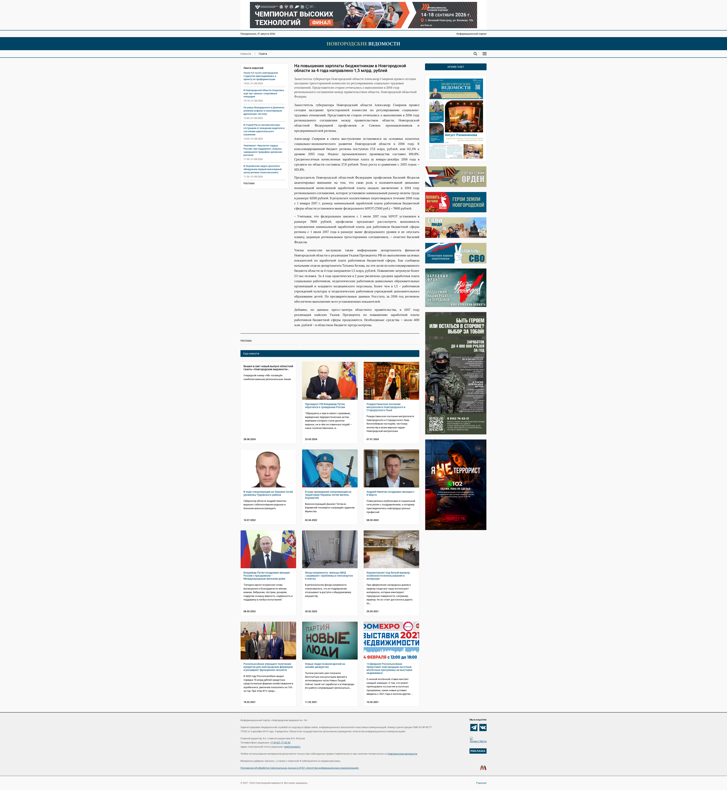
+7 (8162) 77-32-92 (280, 742)
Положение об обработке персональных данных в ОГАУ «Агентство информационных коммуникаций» (299, 768)
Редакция (481, 783)
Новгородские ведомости (402, 753)
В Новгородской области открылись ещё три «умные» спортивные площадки (263, 93)
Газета (263, 53)
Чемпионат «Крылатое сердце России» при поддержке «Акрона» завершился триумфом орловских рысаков (262, 150)
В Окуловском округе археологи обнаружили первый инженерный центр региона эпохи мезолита (262, 169)
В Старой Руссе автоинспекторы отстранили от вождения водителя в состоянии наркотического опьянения (264, 129)
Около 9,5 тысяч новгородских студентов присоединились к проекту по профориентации (260, 76)
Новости (245, 53)
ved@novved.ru (292, 746)
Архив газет (455, 66)
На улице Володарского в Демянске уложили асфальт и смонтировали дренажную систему (263, 110)
